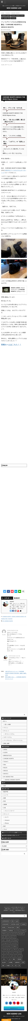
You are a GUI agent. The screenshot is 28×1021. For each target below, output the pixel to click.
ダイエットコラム (9, 734)
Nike (4, 764)
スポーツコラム (7, 737)
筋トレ (5, 721)
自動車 (5, 804)
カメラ (6, 817)
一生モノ (4, 959)
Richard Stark (11, 927)
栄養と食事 (6, 743)
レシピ (20, 956)
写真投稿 (19, 959)
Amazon (7, 820)
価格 (14, 959)
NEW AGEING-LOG (14, 8)
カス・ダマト (5, 937)
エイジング (13, 933)
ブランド (15, 949)
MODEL (4, 927)
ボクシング (10, 952)
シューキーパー (5, 943)
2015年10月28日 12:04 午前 (14, 655)
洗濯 (3, 965)
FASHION (10, 618)
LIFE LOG (6, 789)
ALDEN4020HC (5, 921)
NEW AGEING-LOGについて (11, 835)
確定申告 (5, 791)
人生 (9, 959)
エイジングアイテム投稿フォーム (13, 832)
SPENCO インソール (14, 930)
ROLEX (5, 767)
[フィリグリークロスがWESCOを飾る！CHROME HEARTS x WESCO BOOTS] (15, 591)
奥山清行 (4, 962)
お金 (4, 807)
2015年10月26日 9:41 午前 (12, 630)
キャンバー (12, 937)
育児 (4, 801)
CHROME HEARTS (7, 616)
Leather (23, 924)
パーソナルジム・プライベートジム (12, 740)
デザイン (15, 946)
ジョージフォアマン (6, 946)
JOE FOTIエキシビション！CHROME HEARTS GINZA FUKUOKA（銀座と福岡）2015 (16, 673)
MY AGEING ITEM (8, 776)
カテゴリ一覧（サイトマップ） (17, 907)
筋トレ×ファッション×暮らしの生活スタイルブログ (14, 1016)
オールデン (21, 933)
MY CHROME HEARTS (8, 621)
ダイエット (6, 731)
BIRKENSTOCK (7, 755)
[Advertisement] (14, 80)
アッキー (4, 634)
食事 (4, 798)
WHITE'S (5, 773)
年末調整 (10, 962)
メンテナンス (18, 952)
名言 (4, 785)
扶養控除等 (17, 962)
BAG (13, 921)
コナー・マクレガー (6, 940)
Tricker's (5, 761)
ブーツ (21, 949)
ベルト (3, 952)
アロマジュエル (5, 933)
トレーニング (7, 718)
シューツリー (14, 943)
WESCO (5, 770)
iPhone (7, 823)
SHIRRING (4, 930)
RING (18, 927)
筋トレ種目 (8, 724)
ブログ (5, 829)
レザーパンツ (5, 956)
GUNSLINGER (5, 924)
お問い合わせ (7, 838)
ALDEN (5, 752)
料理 (23, 962)
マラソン (5, 727)
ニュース (5, 795)
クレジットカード (9, 810)
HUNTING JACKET (15, 924)
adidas (5, 749)
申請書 (8, 965)
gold (17, 921)
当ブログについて (14, 1008)
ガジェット (6, 814)
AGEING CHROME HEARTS (18, 616)
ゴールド (15, 940)
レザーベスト (13, 956)
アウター (23, 930)
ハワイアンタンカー (6, 949)
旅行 (4, 826)
